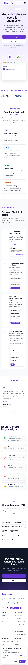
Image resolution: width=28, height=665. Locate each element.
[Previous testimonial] (12, 413)
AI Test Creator (19, 631)
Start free (14, 41)
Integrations (5, 618)
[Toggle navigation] (24, 3)
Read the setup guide (13, 37)
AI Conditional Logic (20, 621)
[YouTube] (8, 603)
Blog (3, 644)
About (16, 641)
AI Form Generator (20, 615)
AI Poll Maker (18, 628)
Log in (20, 2)
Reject (16, 661)
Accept (22, 661)
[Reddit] (14, 603)
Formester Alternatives (7, 641)
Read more (5, 401)
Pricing (3, 621)
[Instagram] (11, 603)
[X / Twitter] (3, 603)
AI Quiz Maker (19, 618)
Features (4, 615)
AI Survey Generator (20, 634)
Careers (17, 644)
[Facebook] (17, 603)
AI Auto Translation (20, 625)
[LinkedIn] (6, 603)
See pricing (14, 580)
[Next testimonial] (16, 413)
